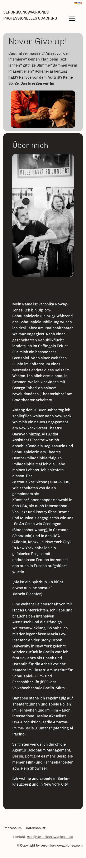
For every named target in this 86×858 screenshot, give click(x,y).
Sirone (41, 482)
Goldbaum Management (49, 750)
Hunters (43, 728)
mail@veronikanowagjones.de (50, 837)
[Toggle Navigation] (72, 18)
